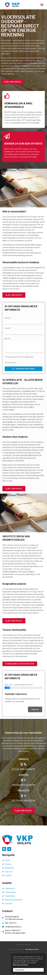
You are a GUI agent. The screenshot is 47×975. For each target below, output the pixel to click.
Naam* (8, 317)
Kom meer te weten (20, 965)
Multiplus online (32, 949)
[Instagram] (9, 849)
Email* (8, 328)
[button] (41, 4)
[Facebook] (4, 849)
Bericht (8, 338)
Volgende (35, 709)
